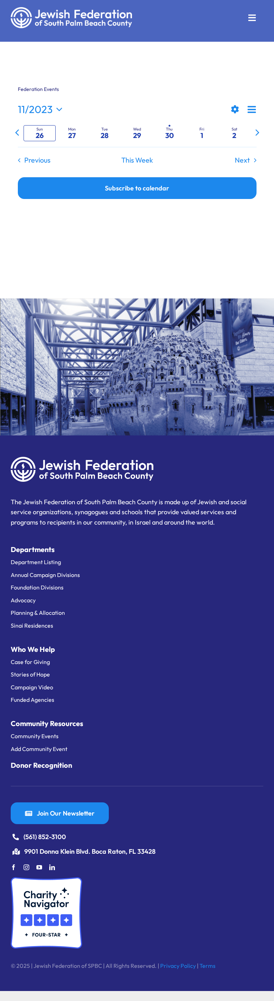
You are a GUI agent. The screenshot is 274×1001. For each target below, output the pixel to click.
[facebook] (13, 867)
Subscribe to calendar (137, 188)
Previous (37, 159)
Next (242, 159)
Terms (207, 965)
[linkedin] (52, 867)
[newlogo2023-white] (71, 10)
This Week (137, 159)
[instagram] (26, 867)
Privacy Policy (178, 965)
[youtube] (39, 867)
